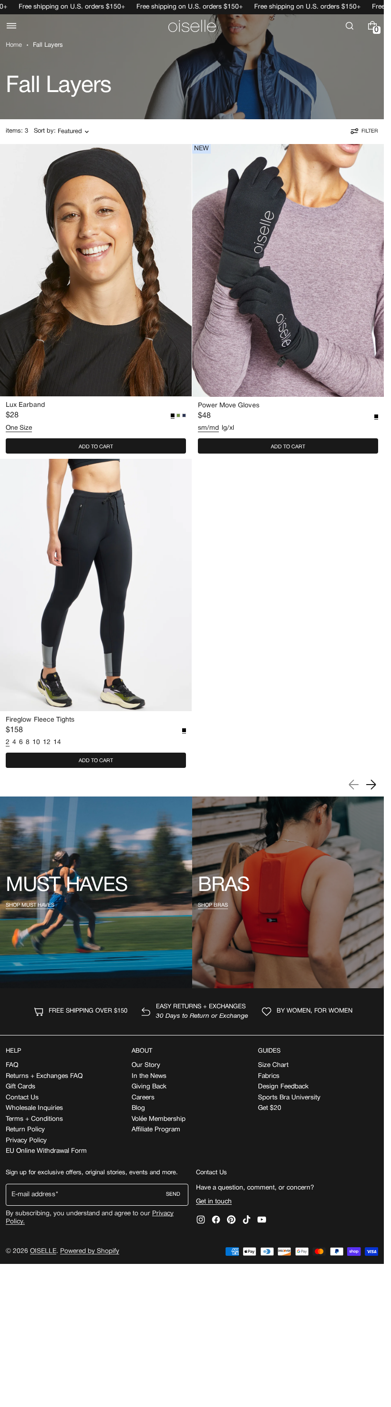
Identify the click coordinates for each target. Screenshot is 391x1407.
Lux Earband (25, 405)
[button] (11, 25)
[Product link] (96, 301)
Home (14, 45)
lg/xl (228, 428)
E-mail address (33, 1194)
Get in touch (214, 1202)
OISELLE (43, 1251)
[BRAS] (288, 893)
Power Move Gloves (228, 406)
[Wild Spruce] (178, 415)
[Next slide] (371, 784)
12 (47, 742)
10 (36, 742)
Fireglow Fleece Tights (40, 720)
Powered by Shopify (89, 1251)
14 (57, 742)
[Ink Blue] (184, 415)
